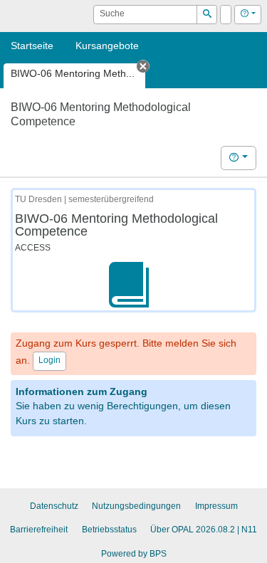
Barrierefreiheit (39, 530)
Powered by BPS (134, 554)
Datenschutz (54, 506)
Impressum (216, 506)
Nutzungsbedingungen (136, 506)
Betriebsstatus (109, 530)
